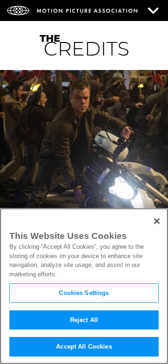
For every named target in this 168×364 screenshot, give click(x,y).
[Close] (157, 221)
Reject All (84, 319)
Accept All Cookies (84, 346)
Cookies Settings (84, 292)
